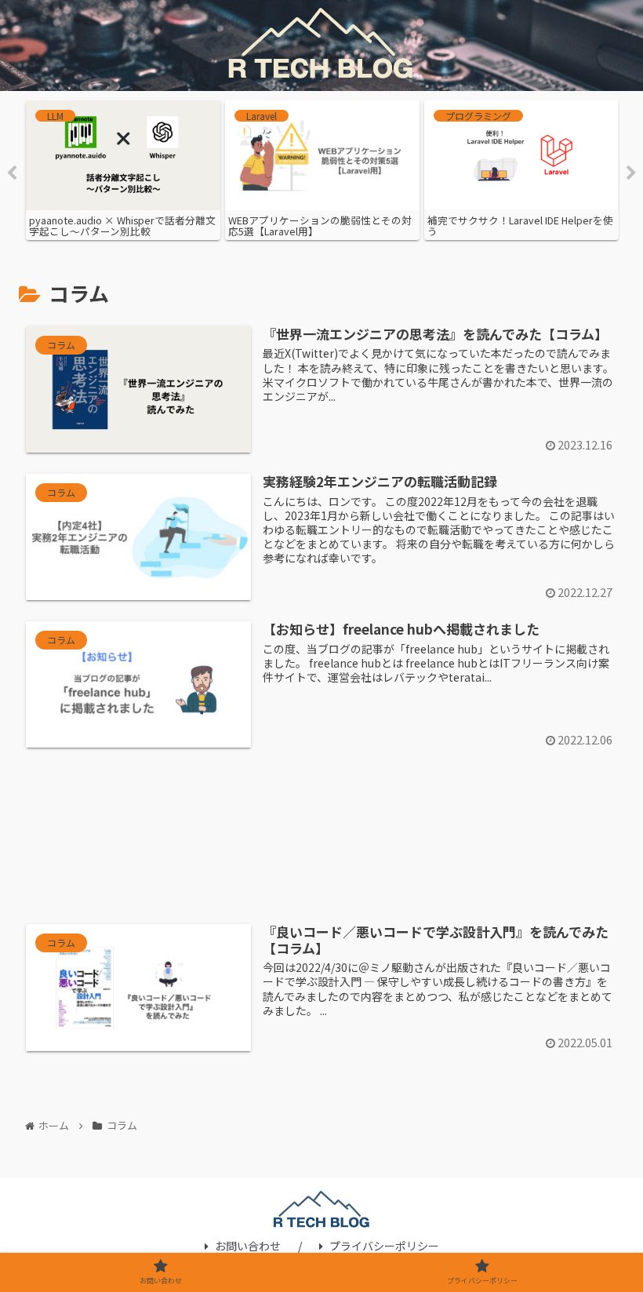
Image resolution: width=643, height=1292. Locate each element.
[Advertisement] (321, 839)
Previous (12, 173)
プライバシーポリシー (384, 1246)
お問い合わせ (248, 1246)
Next (631, 173)
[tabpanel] (133, 170)
